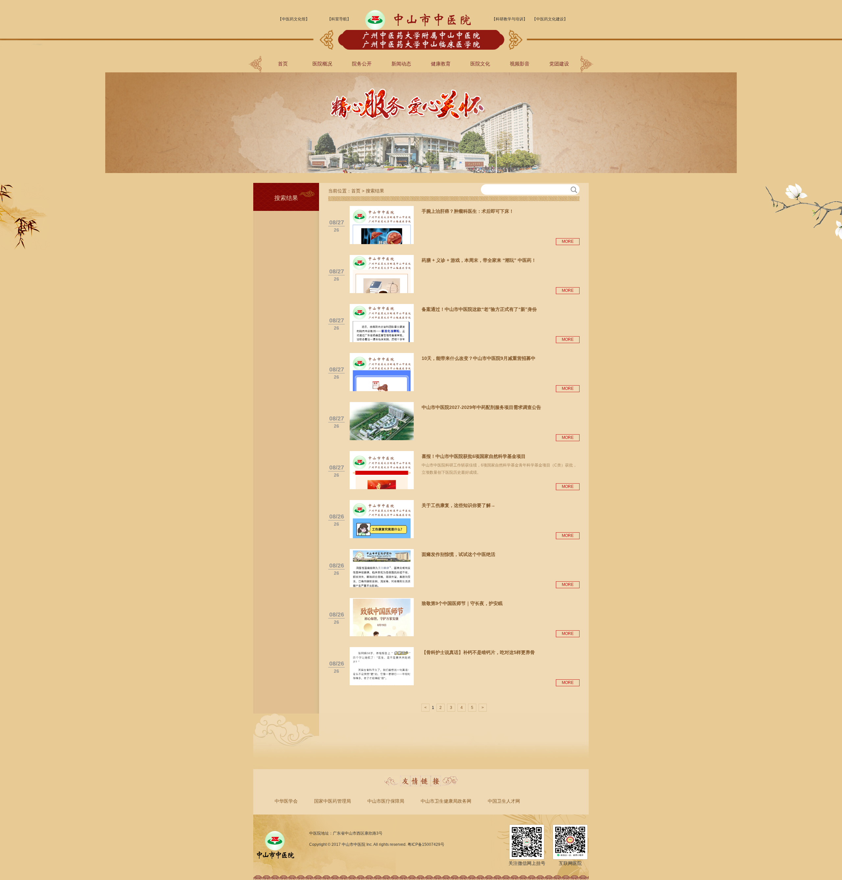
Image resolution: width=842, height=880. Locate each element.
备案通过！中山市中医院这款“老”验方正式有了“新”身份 (479, 309)
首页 (283, 63)
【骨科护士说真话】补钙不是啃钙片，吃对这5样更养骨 (478, 652)
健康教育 (441, 63)
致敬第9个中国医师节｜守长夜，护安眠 (462, 603)
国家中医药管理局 (332, 801)
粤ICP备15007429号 (426, 844)
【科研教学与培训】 (509, 19)
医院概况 (322, 63)
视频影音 (520, 63)
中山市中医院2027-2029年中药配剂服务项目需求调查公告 (481, 407)
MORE (568, 241)
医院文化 (480, 63)
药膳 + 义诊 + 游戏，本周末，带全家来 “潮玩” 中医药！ (479, 260)
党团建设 (559, 63)
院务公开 (362, 63)
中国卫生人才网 (504, 801)
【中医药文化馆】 (294, 19)
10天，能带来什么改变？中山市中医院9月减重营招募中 (478, 358)
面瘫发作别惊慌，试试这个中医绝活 (458, 554)
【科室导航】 (339, 19)
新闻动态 (401, 63)
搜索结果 (375, 190)
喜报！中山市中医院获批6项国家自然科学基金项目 (474, 456)
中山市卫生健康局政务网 (446, 801)
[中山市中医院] (418, 28)
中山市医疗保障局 (385, 801)
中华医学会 (286, 801)
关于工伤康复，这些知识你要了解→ (458, 505)
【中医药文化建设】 (550, 19)
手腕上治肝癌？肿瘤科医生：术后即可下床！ (468, 211)
